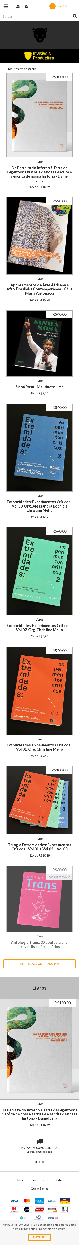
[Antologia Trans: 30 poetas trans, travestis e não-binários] (39, 899)
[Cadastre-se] (18, 6)
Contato (56, 1180)
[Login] (26, 6)
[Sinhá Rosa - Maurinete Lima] (39, 343)
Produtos (37, 1180)
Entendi (39, 1237)
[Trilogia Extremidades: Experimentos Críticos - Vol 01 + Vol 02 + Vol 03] (39, 800)
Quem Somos (39, 1188)
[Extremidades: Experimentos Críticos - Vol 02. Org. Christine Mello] (39, 571)
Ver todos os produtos (39, 964)
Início (20, 1180)
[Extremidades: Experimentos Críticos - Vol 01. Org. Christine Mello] (39, 691)
